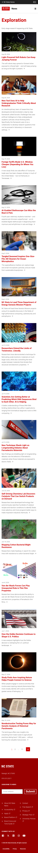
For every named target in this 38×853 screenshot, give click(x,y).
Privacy (15, 849)
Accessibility (6, 849)
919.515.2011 (7, 778)
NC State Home (9, 2)
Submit (30, 791)
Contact (25, 803)
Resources (23, 849)
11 (22, 749)
